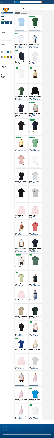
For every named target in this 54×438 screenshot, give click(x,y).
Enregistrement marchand (19, 427)
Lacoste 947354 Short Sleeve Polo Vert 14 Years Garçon (35, 265)
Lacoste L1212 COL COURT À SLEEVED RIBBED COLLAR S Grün (35, 316)
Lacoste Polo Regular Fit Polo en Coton (35, 366)
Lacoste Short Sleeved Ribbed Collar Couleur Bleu (35, 248)
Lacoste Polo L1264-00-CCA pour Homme (35, 113)
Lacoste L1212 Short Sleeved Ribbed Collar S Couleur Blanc (21, 44)
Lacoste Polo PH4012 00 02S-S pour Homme (21, 316)
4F (3, 36)
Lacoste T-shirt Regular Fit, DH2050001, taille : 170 (21, 248)
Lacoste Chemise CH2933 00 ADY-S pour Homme (21, 215)
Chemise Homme (3, 69)
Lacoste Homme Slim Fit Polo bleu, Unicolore (21, 349)
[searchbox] (7, 28)
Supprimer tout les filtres (24, 13)
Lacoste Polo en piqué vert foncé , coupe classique (35, 283)
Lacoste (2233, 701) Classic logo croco (35, 181)
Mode (4, 5)
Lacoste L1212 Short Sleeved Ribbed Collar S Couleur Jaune (21, 148)
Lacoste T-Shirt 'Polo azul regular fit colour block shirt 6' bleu (35, 299)
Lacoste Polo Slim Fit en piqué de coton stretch (21, 181)
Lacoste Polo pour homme (19, 130)
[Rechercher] (41, 2)
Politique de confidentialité (6, 430)
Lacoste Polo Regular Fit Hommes (34, 27)
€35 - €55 (3, 44)
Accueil (2, 5)
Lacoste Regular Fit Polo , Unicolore (21, 113)
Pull (1, 75)
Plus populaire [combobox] (49, 8)
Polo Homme (14, 5)
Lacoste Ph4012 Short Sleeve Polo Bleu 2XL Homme (35, 399)
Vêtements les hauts (9, 5)
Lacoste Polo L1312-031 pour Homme (35, 96)
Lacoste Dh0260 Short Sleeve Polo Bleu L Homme (35, 44)
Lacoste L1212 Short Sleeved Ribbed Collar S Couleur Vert (21, 96)
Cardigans (2, 68)
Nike (3, 33)
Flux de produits (18, 430)
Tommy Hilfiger (4, 32)
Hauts (1, 74)
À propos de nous (5, 427)
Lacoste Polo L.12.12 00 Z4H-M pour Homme (35, 382)
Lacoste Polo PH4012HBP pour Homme (21, 27)
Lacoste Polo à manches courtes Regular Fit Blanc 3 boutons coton (35, 61)
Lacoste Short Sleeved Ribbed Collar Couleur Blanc (21, 265)
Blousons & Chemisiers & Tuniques (5, 67)
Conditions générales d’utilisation (7, 429)
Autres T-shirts (3, 76)
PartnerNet (17, 429)
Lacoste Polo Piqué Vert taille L (20, 283)
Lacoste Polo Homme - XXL (33, 130)
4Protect (3, 37)
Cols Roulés (2, 77)
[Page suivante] (37, 422)
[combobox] (28, 2)
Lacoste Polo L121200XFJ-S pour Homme (35, 349)
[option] (2, 16)
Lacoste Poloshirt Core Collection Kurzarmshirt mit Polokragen (21, 61)
